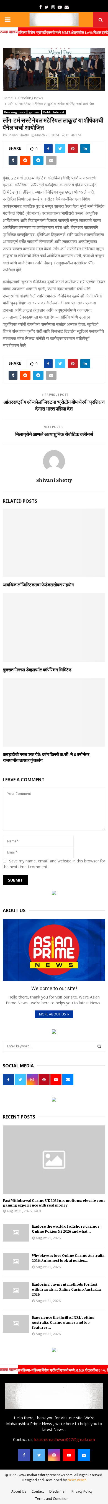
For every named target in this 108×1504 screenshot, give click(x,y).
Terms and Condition (51, 1498)
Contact (38, 1491)
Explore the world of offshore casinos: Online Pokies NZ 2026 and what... (66, 1228)
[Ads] (54, 894)
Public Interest (53, 112)
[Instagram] (54, 1455)
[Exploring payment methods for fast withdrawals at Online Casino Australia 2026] (16, 1290)
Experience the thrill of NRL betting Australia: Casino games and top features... (63, 1322)
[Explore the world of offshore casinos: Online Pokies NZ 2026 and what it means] (16, 1232)
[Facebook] (24, 1455)
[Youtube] (69, 1455)
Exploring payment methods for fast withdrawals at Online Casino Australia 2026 (66, 1289)
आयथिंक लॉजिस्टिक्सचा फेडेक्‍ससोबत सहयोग (38, 584)
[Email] (84, 1455)
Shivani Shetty (18, 135)
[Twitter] (39, 1455)
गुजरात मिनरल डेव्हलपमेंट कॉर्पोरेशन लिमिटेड (37, 669)
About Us (18, 1491)
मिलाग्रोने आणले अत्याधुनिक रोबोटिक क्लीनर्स (54, 434)
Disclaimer (57, 1491)
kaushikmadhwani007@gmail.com (64, 1439)
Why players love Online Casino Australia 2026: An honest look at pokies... (68, 1258)
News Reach (77, 1480)
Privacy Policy (81, 1491)
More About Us (52, 1014)
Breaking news (14, 112)
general (34, 112)
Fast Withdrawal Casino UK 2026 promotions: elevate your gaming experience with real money (54, 1202)
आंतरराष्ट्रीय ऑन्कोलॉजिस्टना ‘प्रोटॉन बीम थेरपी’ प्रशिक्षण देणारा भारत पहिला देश (54, 405)
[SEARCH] (99, 1046)
